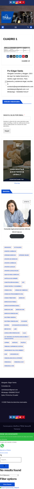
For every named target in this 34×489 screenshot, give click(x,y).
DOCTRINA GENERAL (10, 317)
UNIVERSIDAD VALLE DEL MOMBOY (13, 350)
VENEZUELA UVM (9, 366)
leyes (24, 333)
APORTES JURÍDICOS (10, 251)
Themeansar (17, 429)
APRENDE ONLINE (24, 255)
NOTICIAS (14, 342)
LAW (15, 329)
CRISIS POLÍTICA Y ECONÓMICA (12, 286)
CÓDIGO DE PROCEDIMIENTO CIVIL (13, 294)
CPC (23, 282)
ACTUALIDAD (17, 247)
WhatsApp (17, 183)
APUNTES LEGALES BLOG (11, 270)
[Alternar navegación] (16, 27)
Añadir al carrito (17, 236)
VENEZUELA (7, 362)
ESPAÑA (6, 325)
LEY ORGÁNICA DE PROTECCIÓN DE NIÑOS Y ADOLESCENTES (16, 337)
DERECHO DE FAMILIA (10, 301)
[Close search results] (4, 466)
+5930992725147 (14, 392)
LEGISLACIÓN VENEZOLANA (12, 333)
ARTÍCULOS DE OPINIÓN (10, 278)
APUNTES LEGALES (9, 266)
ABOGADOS (7, 247)
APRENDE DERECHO (10, 255)
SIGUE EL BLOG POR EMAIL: (13, 115)
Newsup (27, 426)
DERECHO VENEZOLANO (11, 313)
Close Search (7, 484)
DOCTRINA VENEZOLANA (11, 321)
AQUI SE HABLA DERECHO (11, 274)
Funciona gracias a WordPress (11, 426)
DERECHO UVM (20, 309)
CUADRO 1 (25, 61)
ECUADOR (24, 321)
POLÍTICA (23, 342)
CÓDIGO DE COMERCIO (21, 290)
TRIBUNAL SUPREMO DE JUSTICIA (13, 346)
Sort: (1, 475)
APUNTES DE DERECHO (10, 259)
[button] (28, 27)
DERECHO (21, 298)
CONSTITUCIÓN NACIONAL (11, 282)
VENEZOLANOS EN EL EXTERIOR (13, 358)
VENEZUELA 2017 (19, 362)
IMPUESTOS (7, 329)
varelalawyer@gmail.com (9, 389)
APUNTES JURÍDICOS (10, 263)
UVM (5, 354)
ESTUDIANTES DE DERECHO (20, 325)
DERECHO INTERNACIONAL (11, 305)
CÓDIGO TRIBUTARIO (10, 298)
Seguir (7, 131)
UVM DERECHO (14, 354)
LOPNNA (6, 342)
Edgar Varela (17, 71)
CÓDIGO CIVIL (8, 290)
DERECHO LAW (8, 309)
